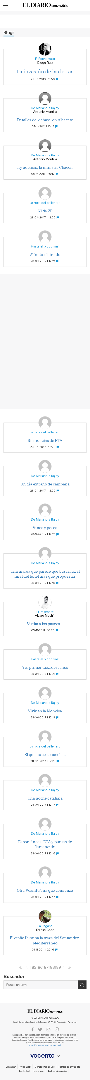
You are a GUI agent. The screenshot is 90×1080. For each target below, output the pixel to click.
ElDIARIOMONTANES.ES (45, 1011)
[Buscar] (82, 984)
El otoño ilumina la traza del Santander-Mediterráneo (45, 940)
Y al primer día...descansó (45, 667)
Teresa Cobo (45, 930)
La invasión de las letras (44, 71)
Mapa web (38, 1071)
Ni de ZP (45, 210)
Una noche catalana (45, 798)
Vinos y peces (45, 527)
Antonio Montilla (45, 111)
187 (45, 968)
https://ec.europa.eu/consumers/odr (45, 1045)
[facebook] (32, 1029)
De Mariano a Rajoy (45, 108)
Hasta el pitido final (45, 246)
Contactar (11, 1067)
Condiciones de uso (44, 1067)
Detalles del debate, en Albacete (45, 119)
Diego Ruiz (45, 62)
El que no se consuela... (45, 754)
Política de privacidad (69, 1067)
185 (33, 968)
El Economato (45, 59)
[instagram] (48, 1029)
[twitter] (40, 1029)
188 (51, 968)
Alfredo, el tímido (45, 254)
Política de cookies (57, 1071)
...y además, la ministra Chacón (45, 167)
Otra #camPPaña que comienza (45, 890)
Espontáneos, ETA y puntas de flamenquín (45, 844)
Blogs (8, 33)
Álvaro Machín (45, 615)
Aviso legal (25, 1067)
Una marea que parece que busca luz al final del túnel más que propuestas (45, 574)
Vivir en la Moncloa (45, 710)
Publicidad (24, 1071)
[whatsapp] (56, 1029)
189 (57, 968)
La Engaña (45, 926)
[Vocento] (45, 1056)
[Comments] (57, 79)
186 (39, 968)
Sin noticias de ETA (45, 440)
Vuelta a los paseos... (45, 623)
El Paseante (45, 612)
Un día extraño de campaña (44, 484)
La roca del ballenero (45, 203)
